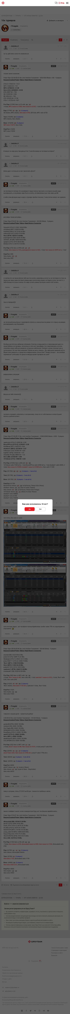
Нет (40, 509)
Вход (62, 3)
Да (30, 509)
